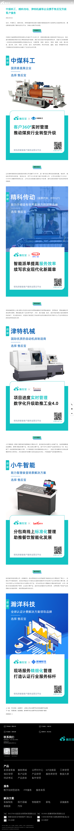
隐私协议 (16, 825)
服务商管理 (51, 774)
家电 (48, 802)
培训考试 (8, 778)
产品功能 (12, 825)
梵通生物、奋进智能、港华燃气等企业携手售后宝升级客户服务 (29, 710)
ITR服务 (28, 790)
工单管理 (64, 770)
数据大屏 (64, 774)
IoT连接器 (51, 770)
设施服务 (64, 802)
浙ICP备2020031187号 (5, 829)
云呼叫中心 (37, 770)
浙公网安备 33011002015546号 (14, 829)
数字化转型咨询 (11, 790)
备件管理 (36, 778)
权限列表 (20, 825)
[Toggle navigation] (71, 2)
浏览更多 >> (9, 714)
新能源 (7, 806)
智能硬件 (36, 802)
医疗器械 (22, 802)
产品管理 (36, 774)
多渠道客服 (9, 770)
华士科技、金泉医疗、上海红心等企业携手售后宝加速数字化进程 (29, 708)
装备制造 (8, 802)
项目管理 (8, 774)
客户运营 (22, 774)
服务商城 (22, 770)
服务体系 (40, 790)
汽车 (20, 806)
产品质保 (22, 778)
